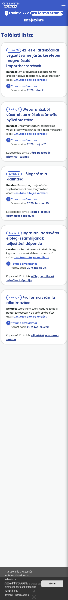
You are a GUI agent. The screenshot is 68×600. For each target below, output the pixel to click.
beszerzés (43, 153)
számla (24, 157)
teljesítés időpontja (19, 280)
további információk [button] (17, 595)
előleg (35, 212)
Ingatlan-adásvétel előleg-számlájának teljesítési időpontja (32, 238)
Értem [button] (52, 583)
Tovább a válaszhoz (24, 86)
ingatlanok (47, 276)
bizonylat (12, 157)
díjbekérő (37, 335)
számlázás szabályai (20, 216)
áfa (33, 153)
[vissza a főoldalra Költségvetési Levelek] (34, 5)
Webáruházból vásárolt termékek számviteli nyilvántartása (32, 114)
